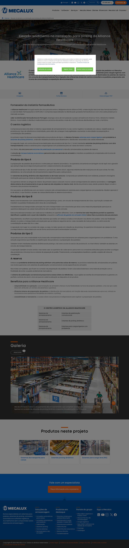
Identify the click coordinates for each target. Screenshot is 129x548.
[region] (65, 65)
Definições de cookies (44, 69)
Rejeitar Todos (68, 69)
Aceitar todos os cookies (84, 69)
